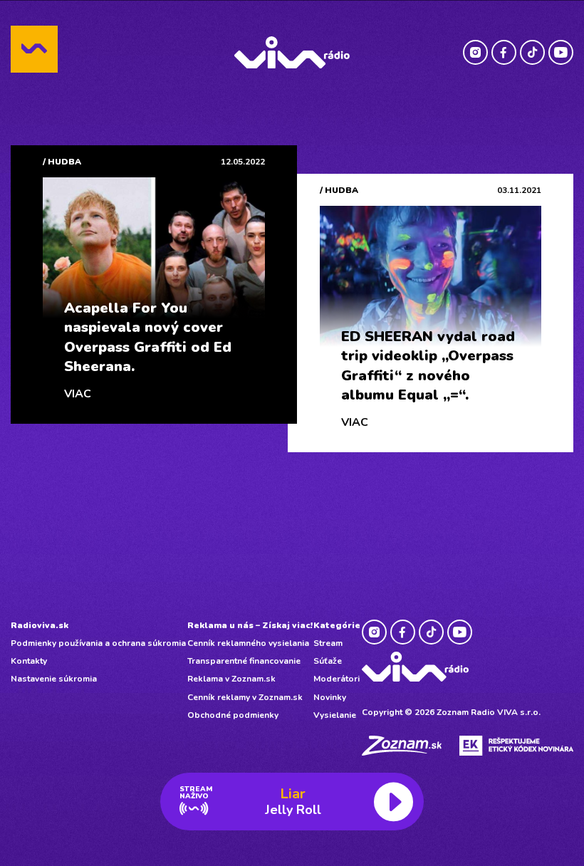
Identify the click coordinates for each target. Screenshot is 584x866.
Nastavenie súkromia (54, 678)
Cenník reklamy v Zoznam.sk (245, 697)
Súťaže (327, 661)
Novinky (329, 697)
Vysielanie (334, 715)
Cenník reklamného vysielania (248, 643)
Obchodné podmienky (232, 715)
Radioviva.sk (39, 625)
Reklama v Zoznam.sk (231, 678)
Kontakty (29, 661)
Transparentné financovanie (244, 661)
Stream (328, 643)
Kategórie (336, 625)
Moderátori (336, 678)
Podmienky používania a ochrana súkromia (98, 643)
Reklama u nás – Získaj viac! (250, 625)
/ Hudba (62, 161)
